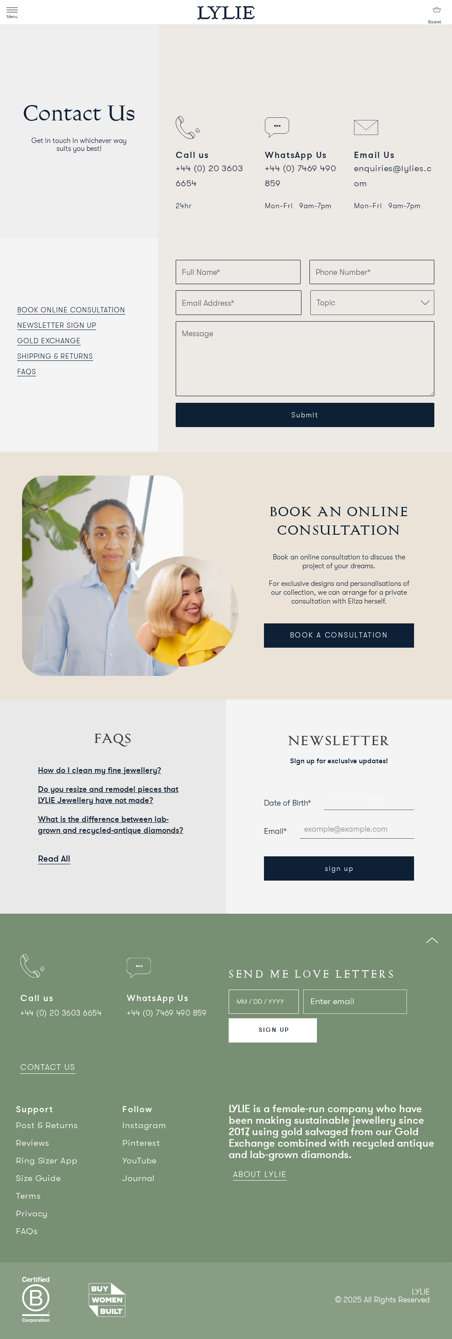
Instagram (144, 1125)
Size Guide (38, 1178)
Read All (54, 858)
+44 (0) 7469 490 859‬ (167, 1013)
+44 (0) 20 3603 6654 (61, 1013)
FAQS (26, 372)
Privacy (32, 1213)
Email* (275, 831)
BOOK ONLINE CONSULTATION (71, 310)
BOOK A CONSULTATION (339, 635)
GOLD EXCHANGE (49, 341)
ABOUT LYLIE (260, 1174)
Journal (138, 1178)
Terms (28, 1196)
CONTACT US (47, 1067)
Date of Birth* (287, 803)
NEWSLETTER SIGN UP (56, 326)
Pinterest (141, 1143)
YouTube (139, 1160)
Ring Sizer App (47, 1160)
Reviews (32, 1143)
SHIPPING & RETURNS (55, 356)
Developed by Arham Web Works (403, 1309)
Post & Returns (47, 1125)
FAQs (27, 1231)
